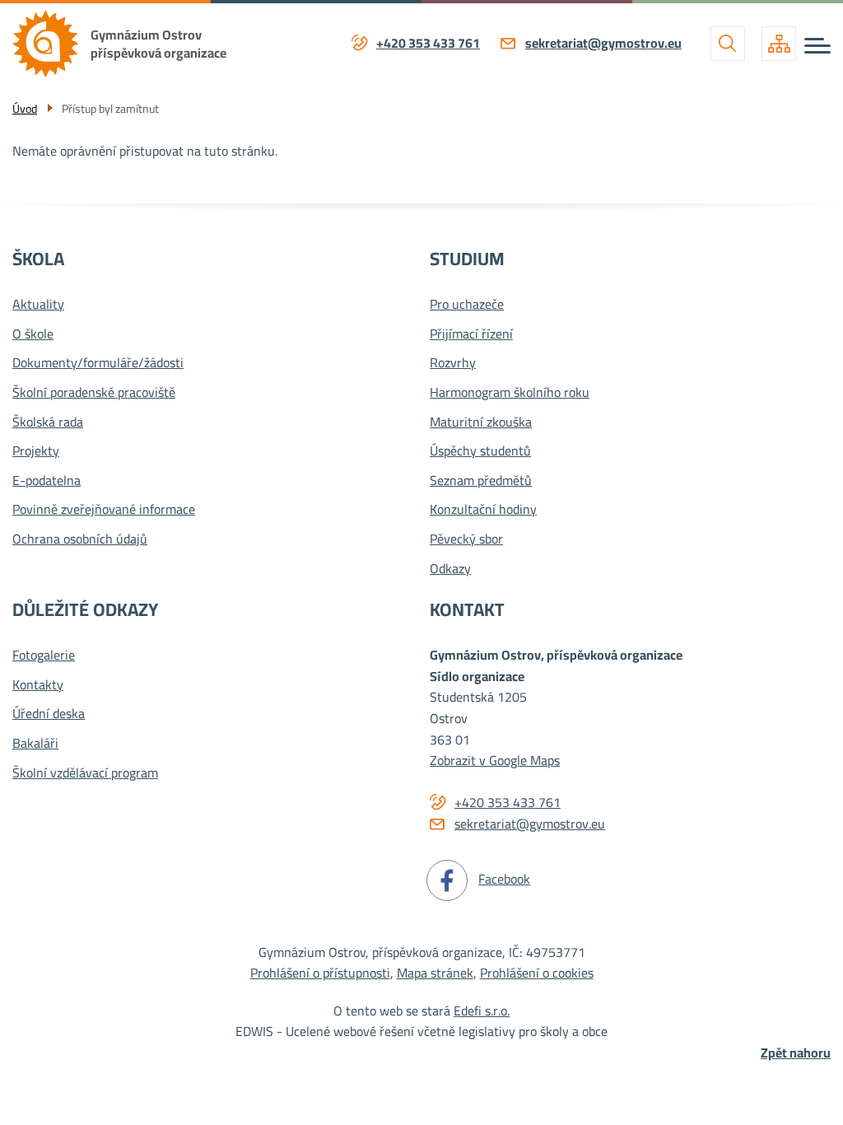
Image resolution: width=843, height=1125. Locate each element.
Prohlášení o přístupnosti (320, 972)
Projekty (35, 451)
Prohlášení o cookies (537, 972)
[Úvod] (51, 43)
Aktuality (38, 304)
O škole (33, 334)
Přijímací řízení (471, 334)
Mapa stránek (435, 972)
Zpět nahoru (796, 1053)
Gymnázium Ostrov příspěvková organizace (158, 43)
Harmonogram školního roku (509, 393)
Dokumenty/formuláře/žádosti (98, 363)
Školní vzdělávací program (85, 773)
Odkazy (450, 569)
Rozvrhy (453, 363)
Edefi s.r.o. (482, 1010)
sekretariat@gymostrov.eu (603, 43)
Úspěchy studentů (480, 451)
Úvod (24, 108)
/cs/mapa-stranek (778, 43)
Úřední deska (48, 714)
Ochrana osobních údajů (79, 539)
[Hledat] (727, 43)
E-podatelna (46, 481)
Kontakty (37, 685)
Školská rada (47, 422)
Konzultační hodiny (483, 509)
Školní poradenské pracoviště (93, 393)
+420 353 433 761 (428, 43)
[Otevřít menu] (817, 46)
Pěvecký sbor (466, 539)
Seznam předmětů (481, 481)
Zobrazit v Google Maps (495, 760)
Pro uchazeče (467, 304)
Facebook (504, 878)
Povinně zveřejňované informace (103, 509)
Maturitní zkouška (481, 422)
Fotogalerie (43, 655)
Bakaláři (35, 743)
